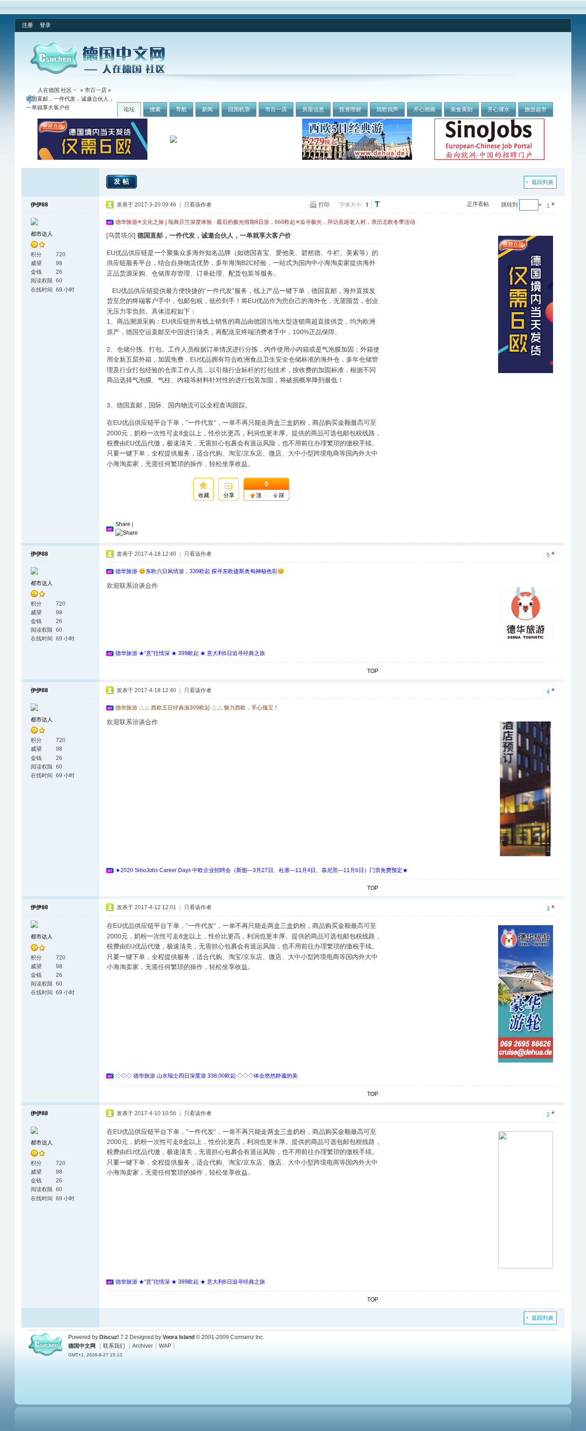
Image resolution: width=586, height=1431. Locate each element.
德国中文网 (82, 1346)
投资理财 (350, 109)
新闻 (207, 109)
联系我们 (114, 1346)
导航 (181, 109)
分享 (228, 495)
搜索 (155, 109)
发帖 (122, 181)
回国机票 (239, 109)
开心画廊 (424, 109)
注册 (27, 25)
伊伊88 (39, 204)
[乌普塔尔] (121, 235)
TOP (372, 671)
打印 (324, 204)
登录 (45, 25)
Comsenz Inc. (247, 1337)
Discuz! (109, 1337)
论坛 (129, 109)
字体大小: (351, 204)
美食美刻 (461, 109)
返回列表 (542, 182)
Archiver (142, 1346)
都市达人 (42, 234)
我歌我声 (387, 109)
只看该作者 (198, 204)
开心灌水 (499, 109)
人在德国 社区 (55, 90)
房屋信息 (313, 109)
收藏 (203, 495)
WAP (165, 1346)
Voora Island (179, 1337)
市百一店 (276, 109)
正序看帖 (478, 204)
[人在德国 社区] (97, 72)
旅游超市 (536, 109)
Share (122, 524)
